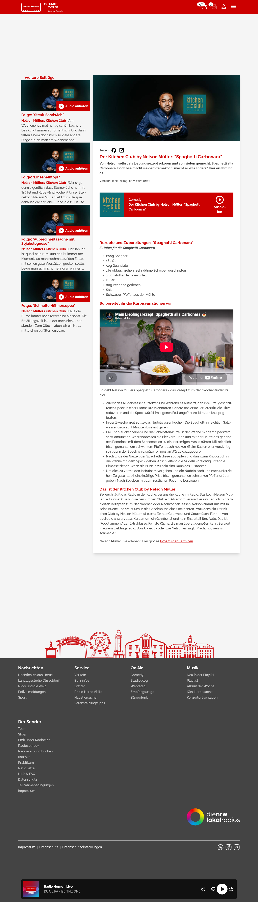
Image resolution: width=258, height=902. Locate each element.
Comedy (137, 675)
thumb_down (213, 889)
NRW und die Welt (32, 686)
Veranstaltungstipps (89, 703)
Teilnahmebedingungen (36, 785)
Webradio (138, 686)
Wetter (79, 686)
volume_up (203, 889)
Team (22, 729)
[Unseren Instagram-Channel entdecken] (236, 847)
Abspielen (220, 204)
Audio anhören (73, 106)
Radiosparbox (28, 746)
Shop (22, 734)
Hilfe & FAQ (26, 774)
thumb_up (231, 889)
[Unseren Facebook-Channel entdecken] (228, 847)
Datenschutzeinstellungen (82, 847)
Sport (22, 697)
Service (82, 667)
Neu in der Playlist (200, 675)
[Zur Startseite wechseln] (31, 7)
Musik (193, 667)
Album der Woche (200, 686)
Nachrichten (30, 667)
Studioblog (139, 680)
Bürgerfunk (139, 697)
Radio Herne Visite (88, 692)
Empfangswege (142, 692)
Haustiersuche (85, 697)
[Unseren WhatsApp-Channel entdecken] (220, 847)
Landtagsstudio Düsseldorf (38, 680)
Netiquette (26, 768)
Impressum (26, 791)
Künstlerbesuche (199, 692)
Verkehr (80, 675)
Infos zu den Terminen (176, 541)
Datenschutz (27, 779)
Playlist (192, 680)
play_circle (222, 889)
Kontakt (24, 757)
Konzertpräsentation (202, 697)
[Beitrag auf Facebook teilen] (113, 150)
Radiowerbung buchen (35, 751)
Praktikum (26, 763)
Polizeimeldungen (32, 692)
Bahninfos (81, 680)
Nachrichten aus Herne (35, 675)
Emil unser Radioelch (34, 740)
